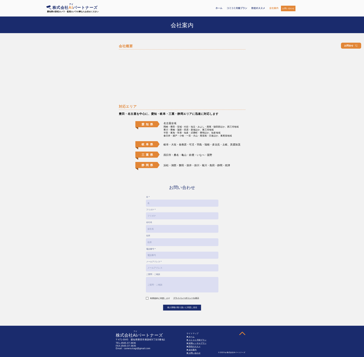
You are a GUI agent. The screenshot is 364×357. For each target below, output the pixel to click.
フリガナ (150, 210)
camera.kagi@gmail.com (137, 348)
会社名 (149, 222)
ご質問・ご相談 (153, 274)
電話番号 (150, 249)
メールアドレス (153, 262)
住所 (148, 236)
